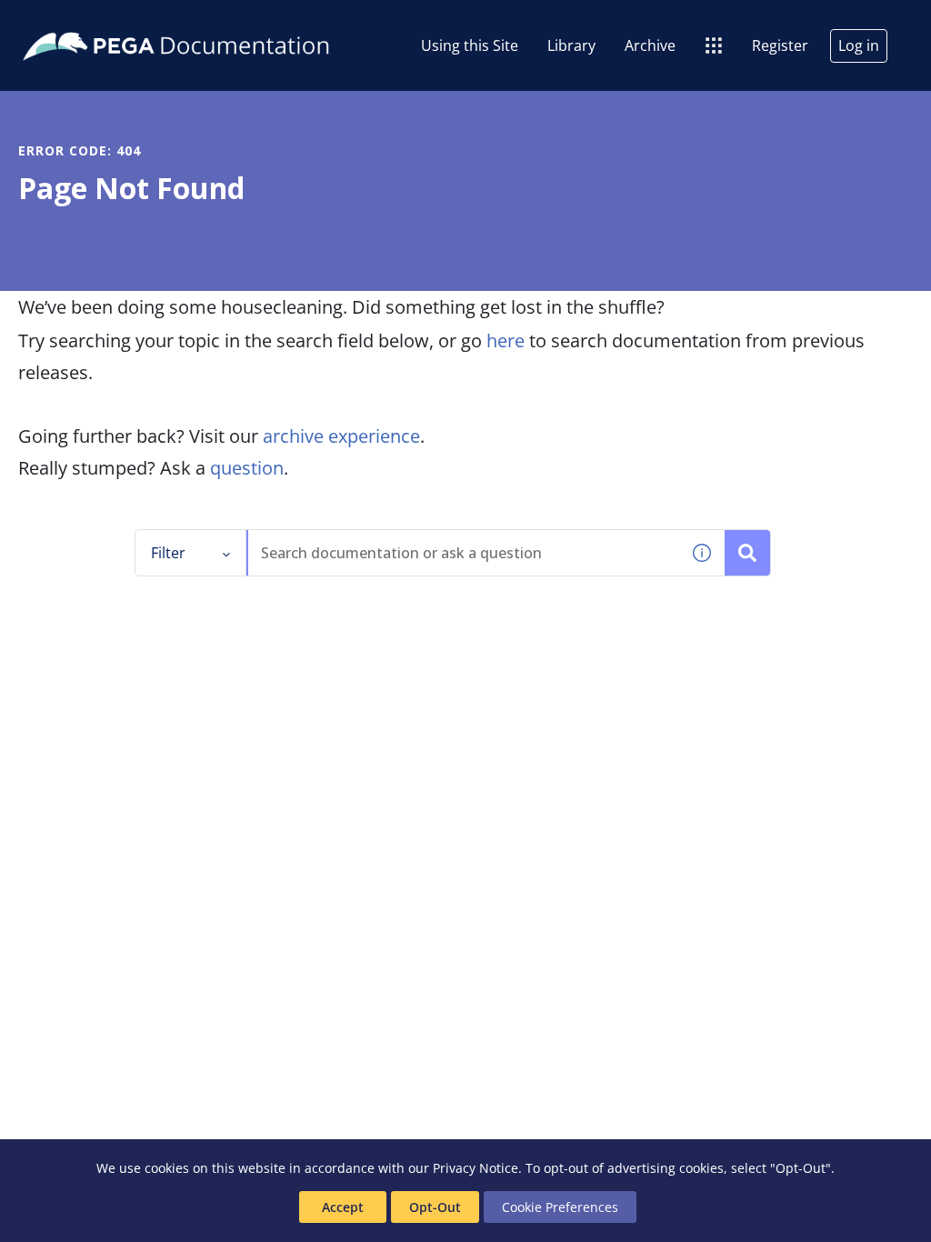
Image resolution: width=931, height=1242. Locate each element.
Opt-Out (435, 1207)
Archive (650, 45)
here (505, 340)
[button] (702, 553)
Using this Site (469, 45)
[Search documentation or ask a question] (747, 553)
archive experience (341, 436)
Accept (343, 1207)
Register (780, 45)
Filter (168, 553)
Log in (858, 45)
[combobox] (463, 553)
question (247, 468)
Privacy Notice (475, 1168)
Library (571, 45)
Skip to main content (81, 21)
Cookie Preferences (560, 1207)
